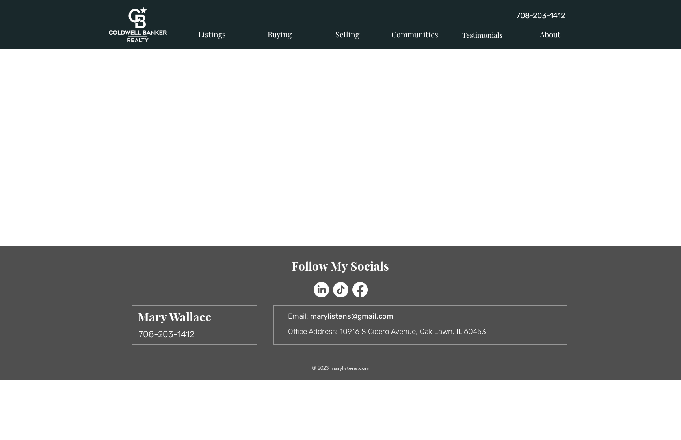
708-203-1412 (540, 15)
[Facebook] (360, 289)
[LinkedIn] (321, 289)
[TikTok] (340, 289)
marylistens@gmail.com (351, 316)
